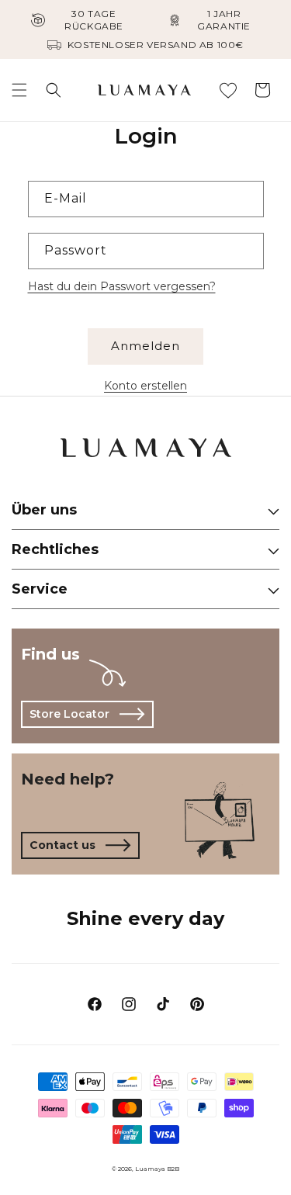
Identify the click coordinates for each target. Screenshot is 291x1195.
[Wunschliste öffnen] (228, 90)
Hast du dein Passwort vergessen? (122, 286)
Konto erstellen (145, 386)
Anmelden (145, 345)
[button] (19, 90)
